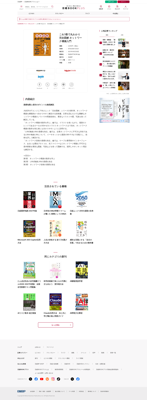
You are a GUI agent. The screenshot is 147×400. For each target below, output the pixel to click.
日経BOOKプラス (22, 23)
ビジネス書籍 (48, 358)
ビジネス (31, 13)
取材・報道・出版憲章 (45, 391)
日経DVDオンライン (83, 364)
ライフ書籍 (79, 358)
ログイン (123, 1)
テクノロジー (59, 13)
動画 (102, 352)
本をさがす (31, 23)
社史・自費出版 (100, 364)
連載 (72, 352)
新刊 (36, 358)
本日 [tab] (107, 35)
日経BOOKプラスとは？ (32, 1)
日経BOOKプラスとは (42, 369)
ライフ (87, 13)
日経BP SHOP (39, 364)
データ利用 (72, 391)
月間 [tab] (122, 35)
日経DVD (67, 364)
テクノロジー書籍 (64, 358)
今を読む (115, 13)
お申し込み (111, 1)
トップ (20, 347)
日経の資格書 (54, 364)
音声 (93, 352)
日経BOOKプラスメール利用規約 (79, 369)
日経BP (20, 1)
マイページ (50, 347)
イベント (83, 352)
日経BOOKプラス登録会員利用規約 (107, 369)
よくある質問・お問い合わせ (44, 373)
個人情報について (60, 391)
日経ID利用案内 (104, 391)
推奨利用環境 (59, 369)
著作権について (92, 391)
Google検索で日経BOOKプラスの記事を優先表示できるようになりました (41, 19)
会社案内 (32, 391)
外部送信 (81, 391)
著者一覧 (113, 352)
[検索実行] (52, 6)
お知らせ (37, 347)
